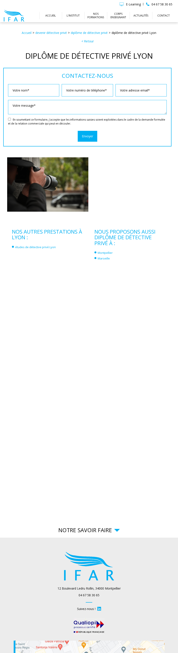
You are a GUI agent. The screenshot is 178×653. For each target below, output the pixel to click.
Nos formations (95, 15)
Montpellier (105, 253)
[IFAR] (14, 15)
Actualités (141, 15)
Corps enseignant (118, 15)
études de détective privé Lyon (35, 247)
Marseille (104, 258)
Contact (163, 15)
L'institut (73, 15)
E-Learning (133, 4)
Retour (89, 41)
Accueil (50, 15)
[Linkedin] (99, 608)
